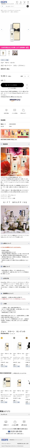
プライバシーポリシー (6, 443)
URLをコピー (23, 113)
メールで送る (14, 113)
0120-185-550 (16, 431)
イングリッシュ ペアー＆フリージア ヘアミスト (18, 359)
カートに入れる (12, 85)
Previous (1, 29)
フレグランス (11, 10)
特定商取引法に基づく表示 (22, 443)
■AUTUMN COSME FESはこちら (9, 139)
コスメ (5, 10)
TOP (2, 10)
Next (28, 29)
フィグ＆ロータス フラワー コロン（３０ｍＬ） (6, 359)
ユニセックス (17, 10)
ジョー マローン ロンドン (8, 62)
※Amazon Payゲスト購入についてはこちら (11, 96)
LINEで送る (6, 113)
